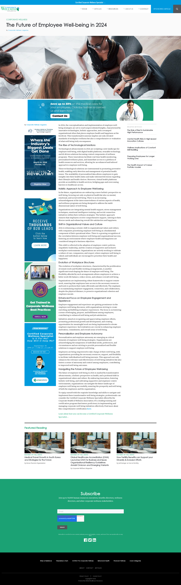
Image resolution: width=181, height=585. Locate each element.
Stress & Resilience (46, 561)
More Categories (135, 561)
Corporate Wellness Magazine (18, 30)
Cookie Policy (97, 576)
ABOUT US (129, 9)
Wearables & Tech (62, 561)
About (82, 568)
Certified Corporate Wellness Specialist (168, 38)
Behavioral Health (103, 561)
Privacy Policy (84, 576)
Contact (89, 568)
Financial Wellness (119, 561)
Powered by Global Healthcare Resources (90, 581)
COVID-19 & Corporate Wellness (83, 561)
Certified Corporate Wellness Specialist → (90, 2)
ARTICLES (97, 9)
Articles (98, 568)
